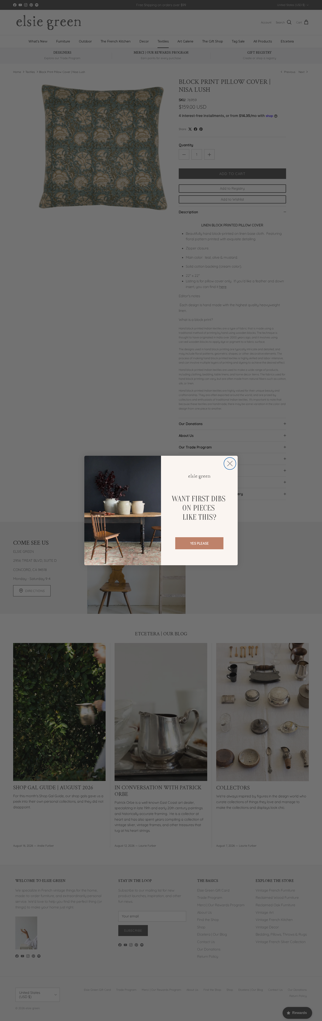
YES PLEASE (199, 543)
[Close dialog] (230, 464)
